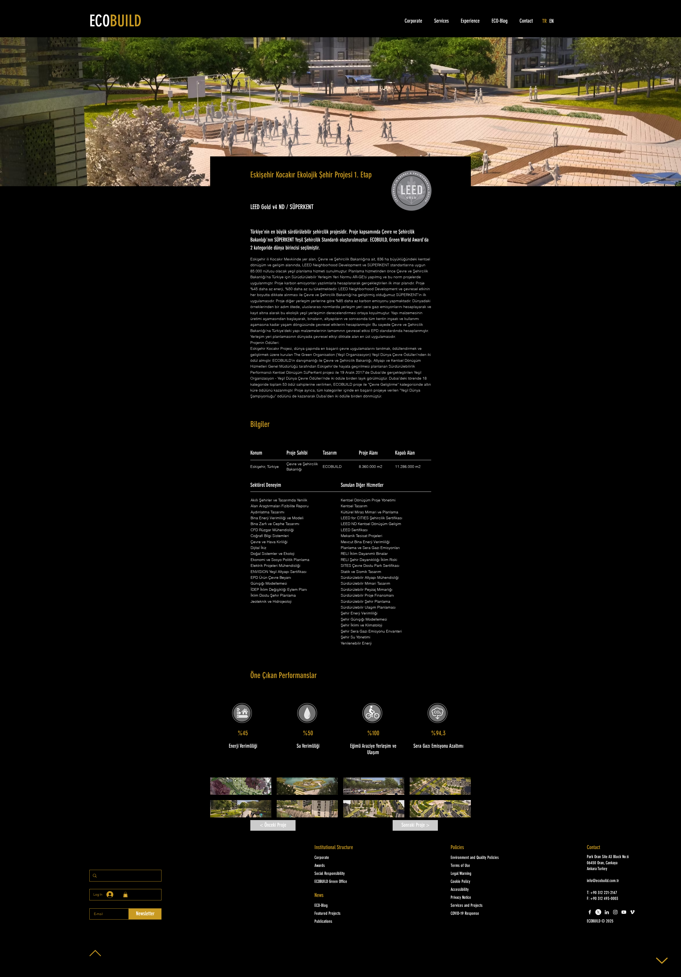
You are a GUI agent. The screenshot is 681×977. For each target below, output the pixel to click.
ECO (115, 22)
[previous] (219, 800)
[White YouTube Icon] (624, 912)
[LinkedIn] (607, 912)
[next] (461, 800)
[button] (240, 786)
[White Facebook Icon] (590, 912)
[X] (598, 912)
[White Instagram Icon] (615, 912)
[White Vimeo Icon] (632, 912)
